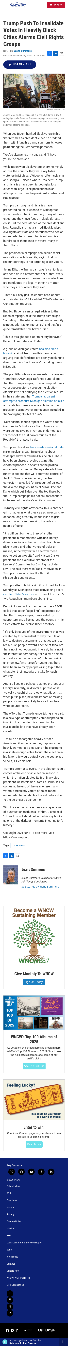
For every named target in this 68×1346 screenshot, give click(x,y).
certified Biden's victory (18, 594)
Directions (12, 1200)
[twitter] (10, 1306)
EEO (9, 1235)
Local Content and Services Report (24, 1242)
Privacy (10, 1214)
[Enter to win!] (34, 1100)
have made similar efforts (47, 447)
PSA (9, 1193)
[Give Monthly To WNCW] (34, 936)
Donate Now (13, 1271)
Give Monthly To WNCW (34, 973)
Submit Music (14, 1186)
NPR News (19, 845)
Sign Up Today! (34, 982)
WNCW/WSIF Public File (18, 1278)
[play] (5, 1342)
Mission (11, 1228)
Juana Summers (23, 50)
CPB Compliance (15, 1285)
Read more (34, 1144)
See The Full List (34, 1066)
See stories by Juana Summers (40, 886)
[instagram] (10, 1300)
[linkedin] (10, 1313)
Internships (12, 1257)
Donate (57, 4)
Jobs (9, 1250)
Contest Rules (14, 1221)
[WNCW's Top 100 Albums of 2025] (34, 1013)
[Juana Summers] (10, 874)
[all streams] (63, 1342)
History (10, 1207)
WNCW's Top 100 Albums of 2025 (34, 1039)
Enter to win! (34, 1127)
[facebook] (10, 1293)
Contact (11, 1264)
